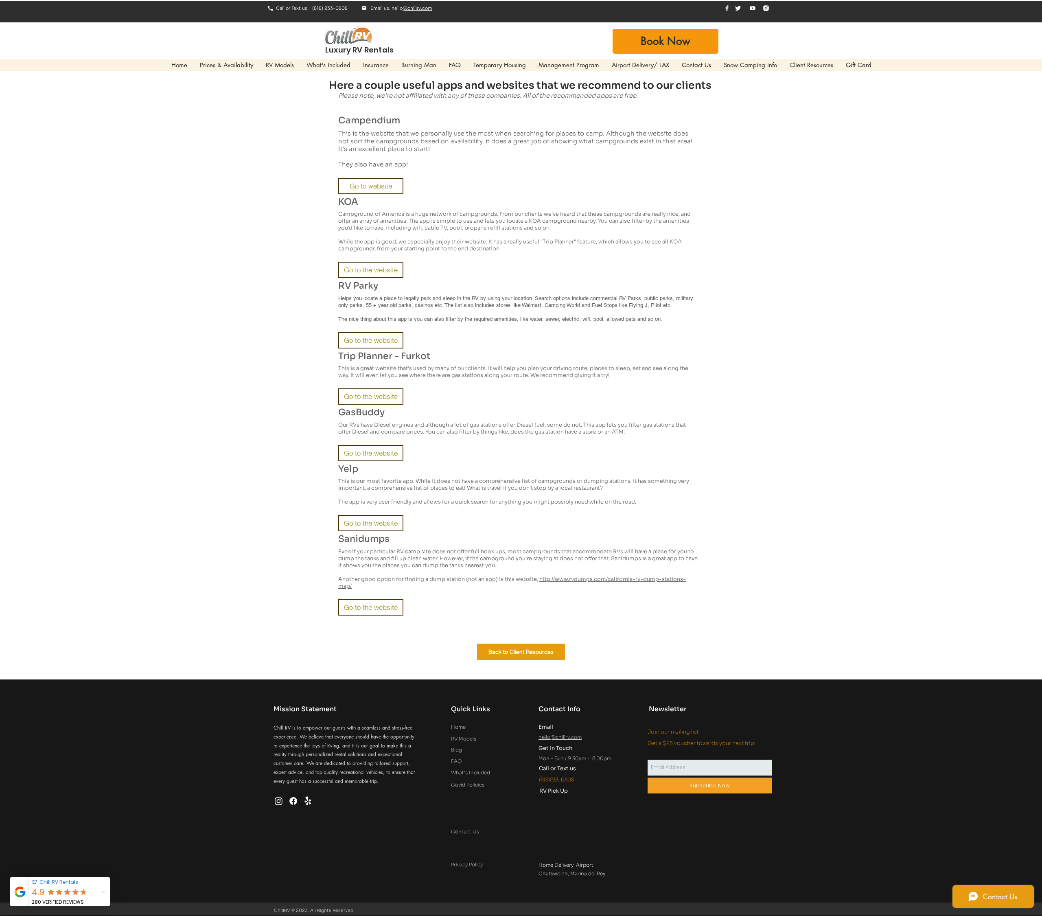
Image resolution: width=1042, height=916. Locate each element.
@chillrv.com (417, 8)
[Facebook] (293, 801)
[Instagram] (279, 801)
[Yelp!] (308, 801)
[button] (370, 186)
